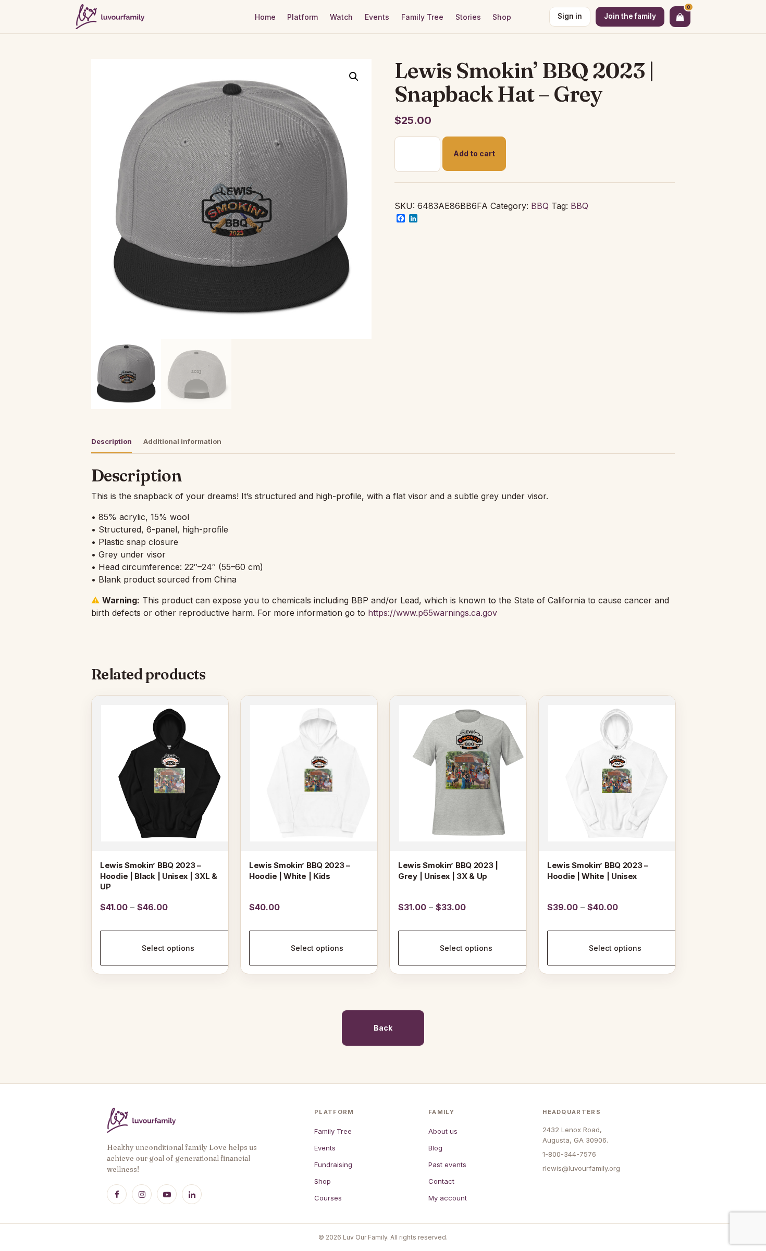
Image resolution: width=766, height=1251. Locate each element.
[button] (353, 76)
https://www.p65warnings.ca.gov (432, 613)
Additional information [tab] (182, 441)
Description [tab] (111, 441)
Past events (447, 1164)
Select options (168, 948)
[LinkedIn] (192, 1194)
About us (443, 1131)
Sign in (570, 16)
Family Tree (422, 17)
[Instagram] (142, 1194)
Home (265, 17)
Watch (341, 17)
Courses (328, 1198)
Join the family (630, 16)
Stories (468, 17)
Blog (435, 1148)
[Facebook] (117, 1194)
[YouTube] (167, 1194)
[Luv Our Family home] (110, 16)
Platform (302, 17)
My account (447, 1198)
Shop (501, 17)
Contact (441, 1181)
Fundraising (333, 1164)
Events (377, 17)
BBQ (540, 206)
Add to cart (474, 153)
